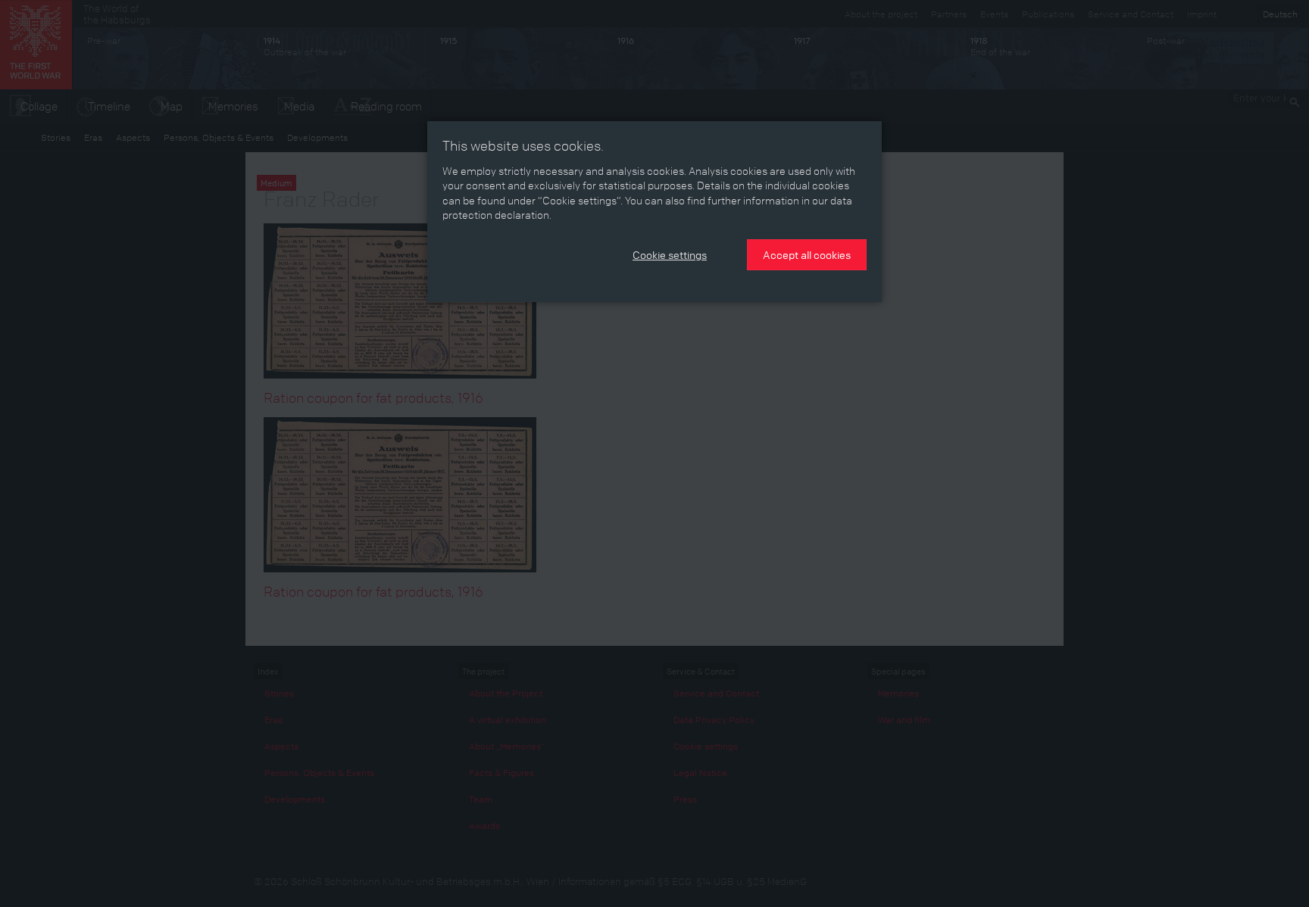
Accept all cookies (807, 254)
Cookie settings (670, 254)
